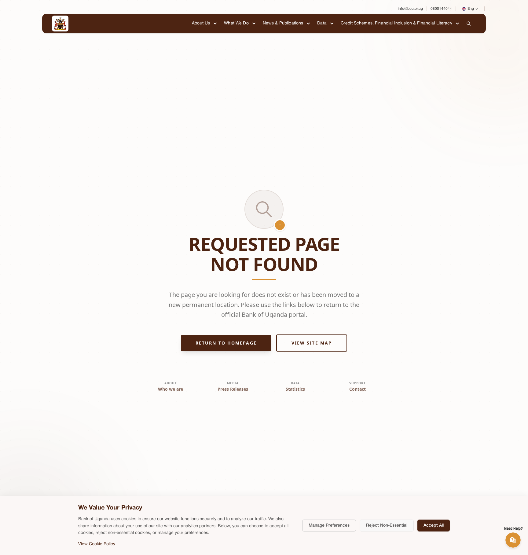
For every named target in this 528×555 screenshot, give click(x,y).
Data (322, 23)
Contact (357, 389)
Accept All (434, 526)
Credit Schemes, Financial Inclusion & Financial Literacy (396, 23)
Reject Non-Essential (386, 526)
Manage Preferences (329, 526)
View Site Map (312, 343)
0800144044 (441, 8)
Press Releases (233, 389)
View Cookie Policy (96, 544)
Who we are (170, 389)
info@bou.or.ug (410, 8)
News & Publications (283, 23)
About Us (201, 23)
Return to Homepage (226, 343)
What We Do (236, 23)
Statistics (295, 389)
